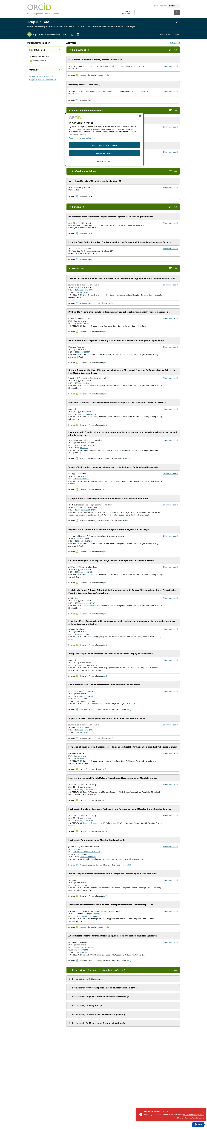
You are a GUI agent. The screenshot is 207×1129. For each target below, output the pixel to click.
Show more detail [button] (170, 66)
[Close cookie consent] (140, 116)
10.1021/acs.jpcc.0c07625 (83, 789)
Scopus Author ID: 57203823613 (42, 80)
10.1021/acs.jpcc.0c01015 (83, 820)
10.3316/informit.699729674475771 (87, 916)
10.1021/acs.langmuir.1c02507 (85, 665)
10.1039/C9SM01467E (81, 885)
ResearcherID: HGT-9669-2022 (41, 76)
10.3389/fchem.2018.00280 (83, 947)
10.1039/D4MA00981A (81, 352)
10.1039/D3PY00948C (81, 634)
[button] (175, 43)
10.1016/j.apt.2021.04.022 (83, 696)
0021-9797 (84, 292)
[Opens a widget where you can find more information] (198, 1125)
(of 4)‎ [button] (105, 831)
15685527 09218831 (88, 701)
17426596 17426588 (88, 856)
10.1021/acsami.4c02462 (82, 572)
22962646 (83, 952)
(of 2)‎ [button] (111, 303)
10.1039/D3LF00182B (81, 479)
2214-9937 (84, 448)
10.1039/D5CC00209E (81, 323)
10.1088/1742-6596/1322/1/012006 (86, 851)
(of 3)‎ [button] (105, 583)
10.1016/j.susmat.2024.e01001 (85, 445)
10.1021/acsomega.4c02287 (84, 603)
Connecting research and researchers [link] (43, 14)
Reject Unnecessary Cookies (104, 145)
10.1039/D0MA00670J (81, 758)
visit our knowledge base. (193, 1114)
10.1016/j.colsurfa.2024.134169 (85, 541)
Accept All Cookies (104, 153)
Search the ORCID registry (127, 12)
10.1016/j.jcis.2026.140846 (83, 290)
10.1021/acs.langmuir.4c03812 (85, 414)
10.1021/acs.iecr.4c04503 (82, 383)
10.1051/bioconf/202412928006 (85, 510)
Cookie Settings (104, 161)
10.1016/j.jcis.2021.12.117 (83, 730)
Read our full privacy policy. (80, 138)
